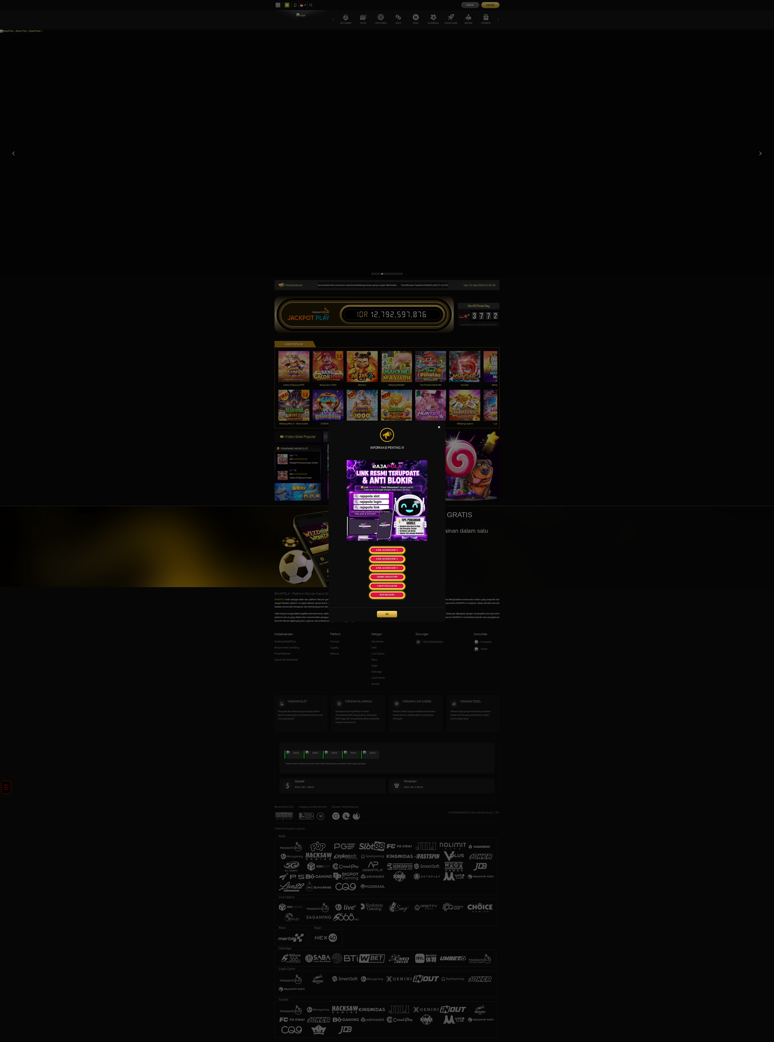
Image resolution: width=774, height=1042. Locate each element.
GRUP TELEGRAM (387, 586)
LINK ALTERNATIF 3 (387, 568)
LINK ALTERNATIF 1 (387, 550)
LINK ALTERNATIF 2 (387, 559)
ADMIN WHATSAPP (387, 577)
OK (387, 614)
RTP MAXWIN (387, 595)
